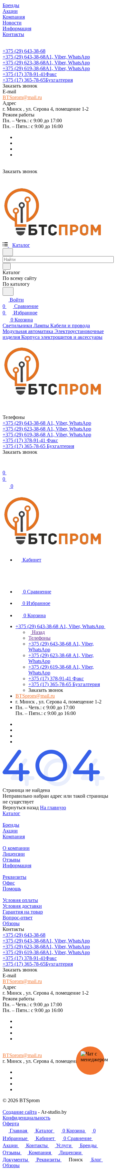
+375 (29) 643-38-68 (24, 51)
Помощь (12, 888)
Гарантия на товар (23, 912)
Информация (17, 865)
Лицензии (14, 854)
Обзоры (11, 923)
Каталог (11, 813)
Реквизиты (14, 877)
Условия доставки (22, 906)
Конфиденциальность (26, 1117)
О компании (16, 848)
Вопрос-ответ (18, 917)
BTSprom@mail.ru (22, 97)
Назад (38, 632)
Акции (10, 830)
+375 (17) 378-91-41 (30, 74)
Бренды (11, 825)
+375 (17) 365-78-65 (38, 80)
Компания (14, 836)
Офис (9, 883)
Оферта (11, 1123)
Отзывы (11, 859)
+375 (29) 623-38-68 (46, 62)
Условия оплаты (20, 900)
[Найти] (8, 291)
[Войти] (5, 466)
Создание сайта (20, 1112)
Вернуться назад (21, 807)
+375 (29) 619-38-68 (46, 68)
